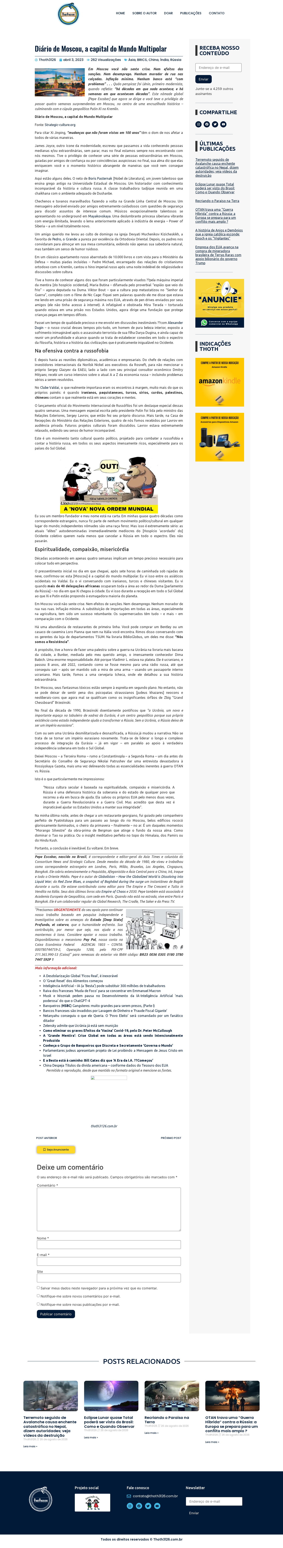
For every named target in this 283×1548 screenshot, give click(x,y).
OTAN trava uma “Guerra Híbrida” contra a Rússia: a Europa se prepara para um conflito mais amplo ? (215, 215)
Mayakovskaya (99, 216)
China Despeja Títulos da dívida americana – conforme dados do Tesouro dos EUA (105, 1065)
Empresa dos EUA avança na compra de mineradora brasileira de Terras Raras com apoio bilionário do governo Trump (218, 255)
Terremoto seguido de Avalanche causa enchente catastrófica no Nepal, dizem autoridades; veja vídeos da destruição (217, 167)
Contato (216, 13)
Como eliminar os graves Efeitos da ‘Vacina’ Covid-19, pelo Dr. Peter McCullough (107, 1030)
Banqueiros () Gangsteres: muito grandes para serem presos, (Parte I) (99, 1006)
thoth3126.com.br (104, 1126)
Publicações (190, 13)
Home (120, 13)
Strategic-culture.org (60, 125)
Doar (168, 13)
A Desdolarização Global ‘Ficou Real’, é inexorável (80, 976)
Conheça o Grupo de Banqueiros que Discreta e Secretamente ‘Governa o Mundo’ (108, 1045)
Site (40, 1271)
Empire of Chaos (113, 891)
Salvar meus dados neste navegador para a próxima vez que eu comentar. (99, 1288)
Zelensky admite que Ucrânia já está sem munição (80, 1025)
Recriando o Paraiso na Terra (217, 201)
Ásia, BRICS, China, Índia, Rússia (154, 59)
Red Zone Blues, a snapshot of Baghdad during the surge (100, 881)
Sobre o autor (144, 13)
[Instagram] (198, 124)
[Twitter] (215, 124)
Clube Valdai (49, 387)
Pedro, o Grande (64, 239)
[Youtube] (223, 124)
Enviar (203, 79)
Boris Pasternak (100, 178)
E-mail (43, 1254)
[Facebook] (207, 124)
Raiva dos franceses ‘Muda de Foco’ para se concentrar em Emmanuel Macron (102, 991)
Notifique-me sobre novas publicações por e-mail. (80, 1304)
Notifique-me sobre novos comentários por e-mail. (80, 1296)
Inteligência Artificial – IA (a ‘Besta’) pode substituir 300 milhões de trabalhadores (104, 986)
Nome (43, 1238)
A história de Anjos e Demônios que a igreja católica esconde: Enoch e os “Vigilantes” (219, 234)
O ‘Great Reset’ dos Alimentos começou (73, 981)
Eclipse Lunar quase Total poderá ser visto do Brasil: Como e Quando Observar (215, 188)
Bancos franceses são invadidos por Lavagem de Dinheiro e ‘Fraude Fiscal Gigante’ (105, 1011)
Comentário (47, 1185)
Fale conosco (138, 1488)
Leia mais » (30, 1446)
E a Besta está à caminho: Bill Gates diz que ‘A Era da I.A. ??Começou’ (98, 1060)
